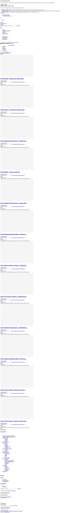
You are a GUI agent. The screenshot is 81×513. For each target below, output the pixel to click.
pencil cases (7, 462)
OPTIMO (6, 439)
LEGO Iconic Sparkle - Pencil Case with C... (13, 390)
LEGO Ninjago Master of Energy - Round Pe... (13, 265)
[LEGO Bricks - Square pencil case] (17, 169)
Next (1, 428)
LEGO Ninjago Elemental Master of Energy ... (13, 234)
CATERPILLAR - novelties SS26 (9, 435)
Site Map (20, 511)
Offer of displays (5, 33)
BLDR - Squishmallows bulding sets (9, 436)
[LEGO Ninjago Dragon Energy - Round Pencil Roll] (17, 325)
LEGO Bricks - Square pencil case (10, 172)
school (6, 443)
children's (6, 444)
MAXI (6, 438)
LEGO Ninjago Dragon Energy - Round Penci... (13, 327)
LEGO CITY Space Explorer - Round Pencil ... (13, 296)
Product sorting (3, 52)
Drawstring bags (5, 451)
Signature (6, 447)
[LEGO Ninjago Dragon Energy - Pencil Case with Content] (17, 138)
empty (6, 450)
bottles (6, 455)
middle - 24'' (7, 467)
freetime (6, 445)
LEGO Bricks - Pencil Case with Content (12, 78)
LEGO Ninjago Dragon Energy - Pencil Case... (13, 141)
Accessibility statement (4, 511)
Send (19, 488)
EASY (6, 440)
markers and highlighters (9, 461)
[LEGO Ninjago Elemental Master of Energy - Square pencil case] (17, 231)
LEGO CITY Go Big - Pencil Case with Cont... (13, 421)
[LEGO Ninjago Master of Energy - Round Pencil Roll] (17, 263)
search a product (3, 25)
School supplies (5, 458)
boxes (6, 454)
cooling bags (7, 457)
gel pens (6, 459)
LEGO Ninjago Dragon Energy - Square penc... (13, 203)
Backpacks (5, 442)
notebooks (6, 463)
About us (4, 31)
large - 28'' (6, 468)
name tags (6, 470)
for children (7, 469)
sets (5, 456)
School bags (5, 437)
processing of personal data (10, 490)
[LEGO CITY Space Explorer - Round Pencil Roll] (17, 294)
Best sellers (5, 486)
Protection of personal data (13, 511)
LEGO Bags (11, 43)
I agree (6, 4)
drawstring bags (7, 446)
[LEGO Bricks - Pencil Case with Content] (17, 76)
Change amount (3, 113)
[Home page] (3, 23)
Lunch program (5, 452)
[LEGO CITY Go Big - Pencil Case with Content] (17, 418)
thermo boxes (7, 453)
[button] (0, 17)
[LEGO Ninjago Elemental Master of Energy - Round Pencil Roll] (17, 356)
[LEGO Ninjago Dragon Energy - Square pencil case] (17, 200)
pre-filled (6, 449)
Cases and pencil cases (7, 448)
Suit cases (4, 465)
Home (4, 29)
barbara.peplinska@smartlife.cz (5, 496)
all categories (2, 429)
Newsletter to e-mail (4, 488)
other (6, 464)
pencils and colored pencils (9, 460)
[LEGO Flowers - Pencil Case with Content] (17, 107)
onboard (6, 466)
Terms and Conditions (6, 30)
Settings (2, 4)
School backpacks (6, 441)
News (4, 485)
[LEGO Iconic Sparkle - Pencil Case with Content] (17, 387)
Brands (1, 477)
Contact (4, 32)
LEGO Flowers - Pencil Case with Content (12, 109)
